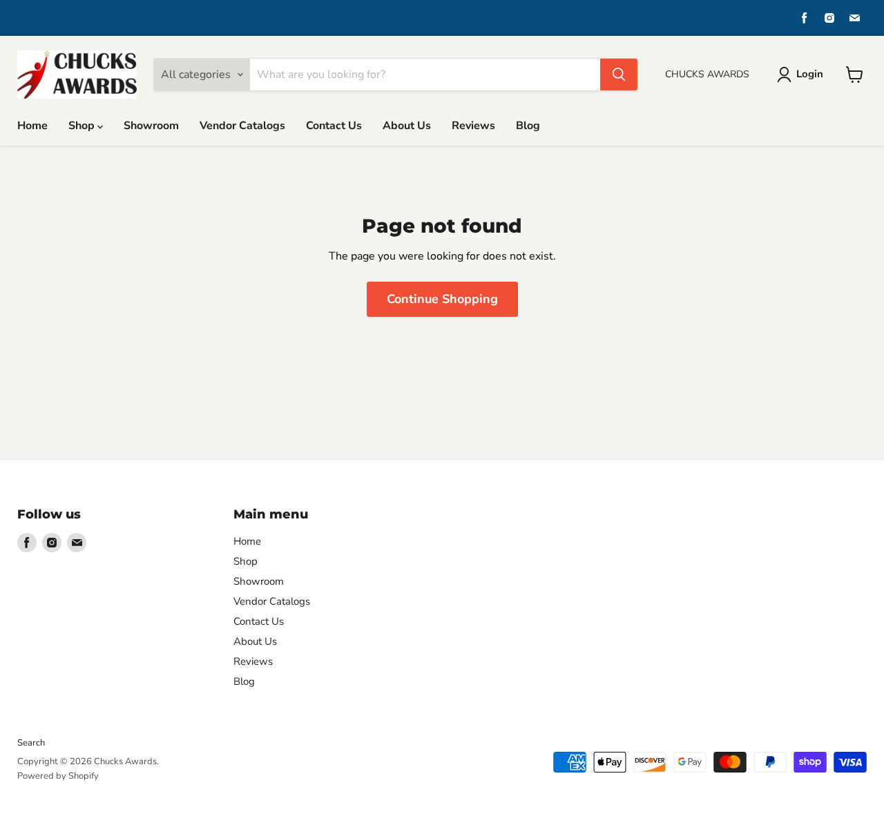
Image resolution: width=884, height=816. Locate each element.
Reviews (473, 125)
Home (32, 125)
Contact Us (334, 125)
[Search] (618, 74)
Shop (82, 125)
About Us (407, 125)
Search (31, 743)
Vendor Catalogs (242, 125)
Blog (528, 125)
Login (809, 74)
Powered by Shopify (58, 776)
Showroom (151, 125)
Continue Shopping (442, 299)
